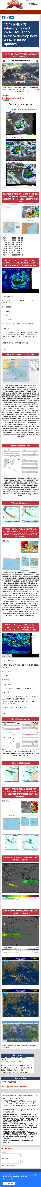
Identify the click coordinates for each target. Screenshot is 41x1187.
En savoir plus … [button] (9, 1179)
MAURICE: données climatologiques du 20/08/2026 (18, 1141)
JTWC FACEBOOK (9, 1082)
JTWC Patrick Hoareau (25, 1095)
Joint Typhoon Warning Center (15, 1086)
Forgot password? (8, 1165)
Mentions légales (20, 1172)
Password (5, 1158)
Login (4, 1152)
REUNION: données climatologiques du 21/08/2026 (18, 1137)
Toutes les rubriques (9, 1095)
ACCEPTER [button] (9, 1183)
